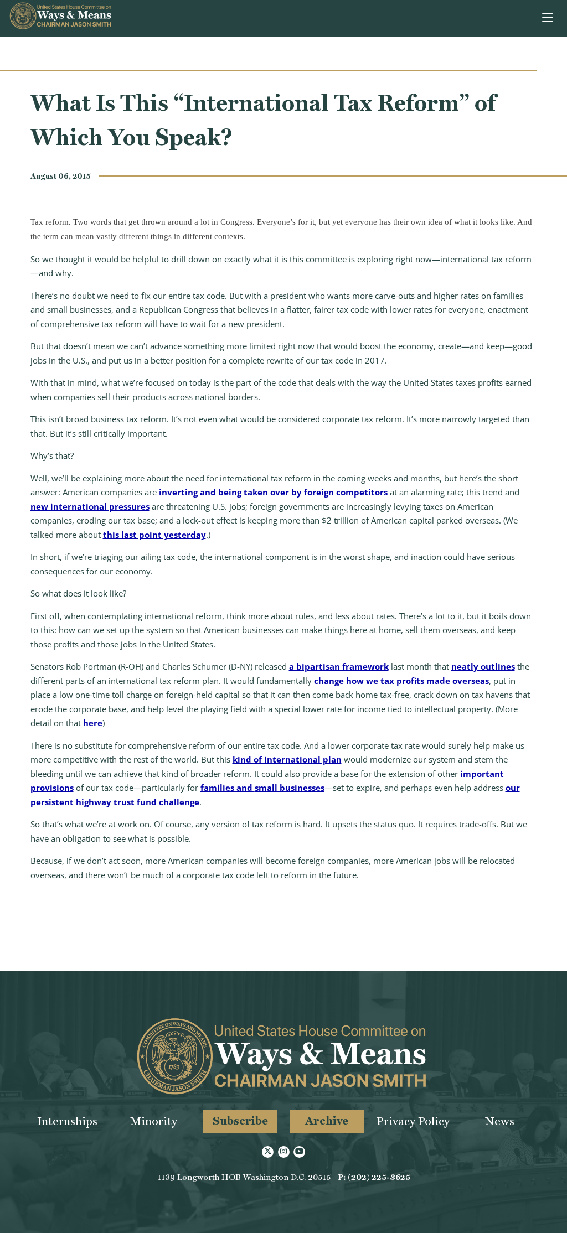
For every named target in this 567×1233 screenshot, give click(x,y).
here (92, 722)
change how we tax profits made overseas (401, 680)
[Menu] (548, 18)
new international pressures (90, 506)
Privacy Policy (413, 1121)
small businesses (289, 787)
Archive (326, 1120)
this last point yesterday (154, 534)
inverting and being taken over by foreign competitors (273, 492)
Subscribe (240, 1120)
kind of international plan (287, 759)
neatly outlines (483, 666)
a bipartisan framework (339, 666)
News (499, 1121)
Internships (67, 1121)
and (244, 787)
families (217, 787)
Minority (153, 1121)
